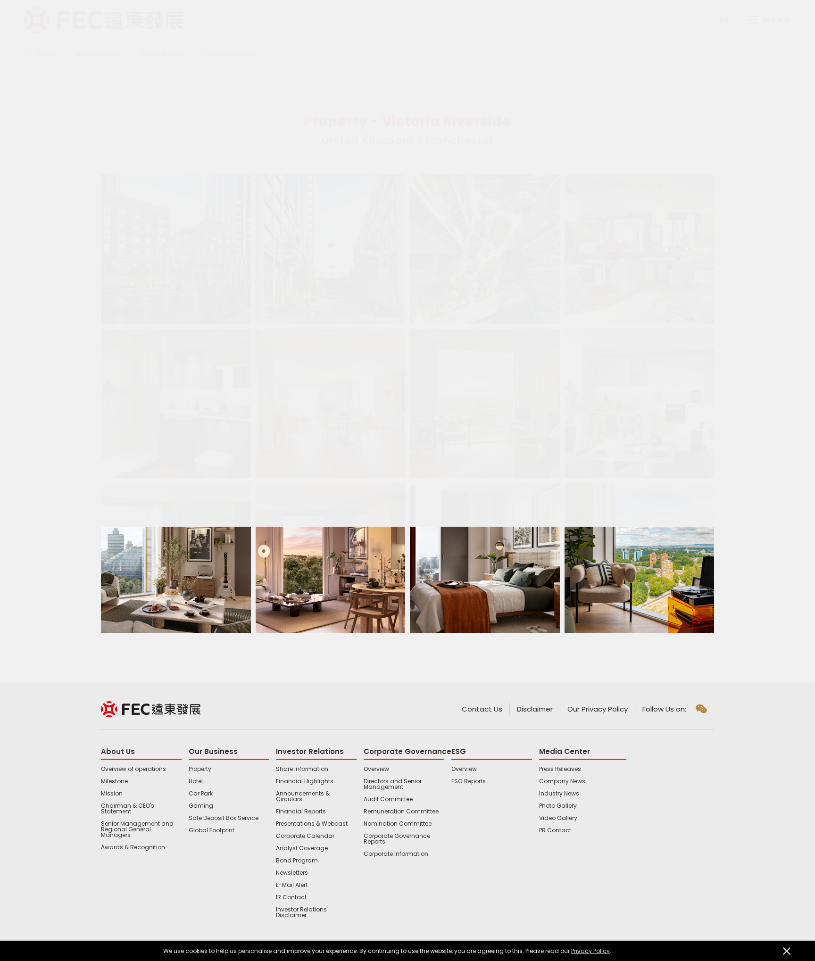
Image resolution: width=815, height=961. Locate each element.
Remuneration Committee (401, 811)
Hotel (196, 781)
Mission (112, 793)
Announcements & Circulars (303, 796)
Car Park (201, 793)
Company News (562, 781)
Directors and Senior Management (393, 784)
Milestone (114, 781)
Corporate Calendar (305, 836)
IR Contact (291, 897)
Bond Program (297, 860)
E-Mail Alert (292, 885)
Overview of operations (133, 769)
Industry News (559, 793)
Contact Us (482, 708)
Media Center (99, 53)
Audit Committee (388, 799)
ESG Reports (468, 781)
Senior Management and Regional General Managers (137, 829)
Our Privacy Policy (597, 708)
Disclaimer (535, 708)
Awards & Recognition (133, 847)
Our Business (213, 751)
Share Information (302, 769)
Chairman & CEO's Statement (127, 808)
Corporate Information (396, 854)
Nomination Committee (398, 824)
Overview (376, 769)
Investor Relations (310, 751)
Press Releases (560, 769)
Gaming (201, 806)
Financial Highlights (304, 781)
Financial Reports (301, 811)
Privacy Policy (590, 951)
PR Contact (555, 830)
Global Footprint (211, 830)
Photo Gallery (162, 53)
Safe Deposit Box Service (223, 818)
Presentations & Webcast (312, 824)
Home (47, 53)
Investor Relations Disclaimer (301, 912)
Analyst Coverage (302, 848)
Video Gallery (558, 818)
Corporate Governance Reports (397, 839)
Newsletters (292, 873)
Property (200, 769)
